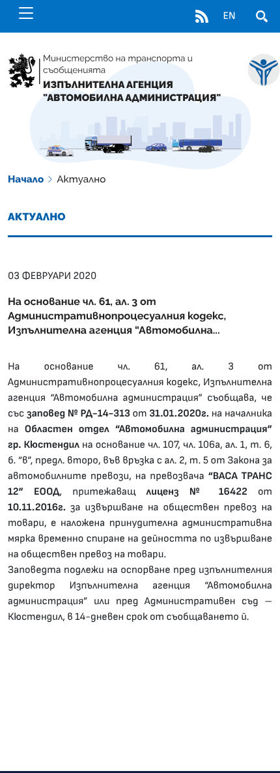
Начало (26, 179)
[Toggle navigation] (26, 13)
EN (229, 16)
